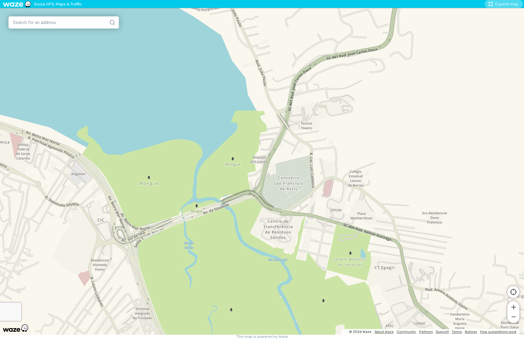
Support (442, 332)
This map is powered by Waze (262, 337)
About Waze (384, 332)
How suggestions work (498, 332)
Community (406, 332)
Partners (426, 332)
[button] (513, 306)
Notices (471, 332)
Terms (457, 332)
